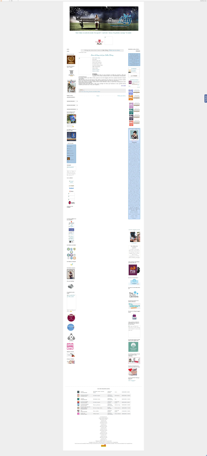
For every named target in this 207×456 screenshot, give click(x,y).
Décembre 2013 (91, 91)
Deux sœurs (133, 70)
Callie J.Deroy (86, 91)
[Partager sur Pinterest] (93, 90)
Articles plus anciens (121, 96)
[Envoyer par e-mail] (86, 90)
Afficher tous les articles (114, 50)
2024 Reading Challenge (134, 79)
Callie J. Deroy (97, 57)
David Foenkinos (134, 71)
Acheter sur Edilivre (95, 71)
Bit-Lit (82, 91)
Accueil (98, 96)
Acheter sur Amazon (95, 69)
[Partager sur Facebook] (91, 90)
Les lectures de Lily (134, 81)
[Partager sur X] (90, 90)
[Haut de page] (206, 455)
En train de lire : (134, 68)
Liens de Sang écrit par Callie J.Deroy (102, 55)
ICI (136, 59)
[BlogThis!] (88, 90)
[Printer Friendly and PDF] (82, 90)
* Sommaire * (134, 243)
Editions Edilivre (97, 91)
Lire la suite (123, 85)
